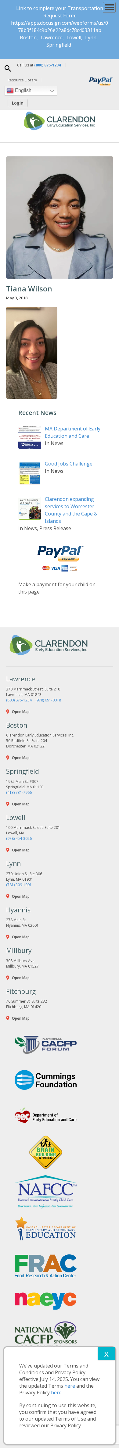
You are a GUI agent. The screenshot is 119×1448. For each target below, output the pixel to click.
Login (17, 103)
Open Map (21, 711)
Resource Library (22, 80)
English (22, 90)
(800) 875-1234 (19, 700)
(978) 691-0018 (48, 700)
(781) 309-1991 (19, 884)
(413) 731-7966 (19, 792)
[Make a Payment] (59, 558)
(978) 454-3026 (19, 838)
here (69, 1385)
